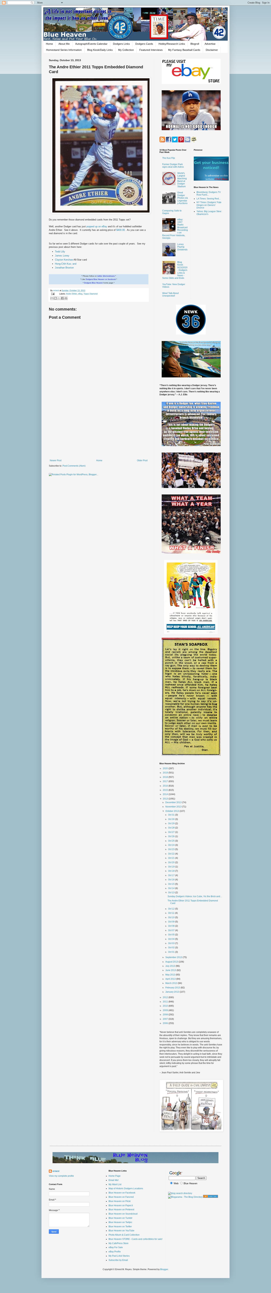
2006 (165, 1023)
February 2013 (173, 987)
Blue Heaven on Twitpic (120, 1222)
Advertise (210, 43)
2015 (165, 790)
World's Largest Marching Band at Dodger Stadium (182, 180)
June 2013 (171, 970)
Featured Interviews (151, 49)
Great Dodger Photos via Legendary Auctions (182, 198)
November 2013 (173, 806)
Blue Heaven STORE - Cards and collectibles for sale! (135, 1239)
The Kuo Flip (168, 158)
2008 (165, 1014)
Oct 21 (171, 858)
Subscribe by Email (118, 1260)
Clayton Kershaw (64, 259)
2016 (165, 786)
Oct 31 (171, 815)
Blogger (164, 1269)
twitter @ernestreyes (106, 276)
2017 (165, 781)
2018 (165, 777)
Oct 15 (171, 884)
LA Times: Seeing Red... (208, 198)
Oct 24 (171, 845)
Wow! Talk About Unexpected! (170, 294)
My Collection (126, 49)
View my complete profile (61, 1176)
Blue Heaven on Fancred (121, 1197)
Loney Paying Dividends (182, 247)
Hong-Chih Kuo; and (65, 263)
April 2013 (170, 979)
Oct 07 (171, 930)
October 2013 (172, 811)
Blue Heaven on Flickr (120, 1201)
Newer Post (55, 460)
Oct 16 (171, 879)
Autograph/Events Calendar (91, 43)
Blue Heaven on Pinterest (121, 1209)
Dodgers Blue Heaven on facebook (101, 279)
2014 (165, 794)
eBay (80, 294)
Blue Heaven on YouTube (121, 1230)
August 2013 (172, 961)
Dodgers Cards (144, 43)
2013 (165, 798)
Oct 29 (171, 823)
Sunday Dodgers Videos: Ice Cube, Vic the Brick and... (195, 896)
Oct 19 (171, 866)
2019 (165, 772)
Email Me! (114, 1180)
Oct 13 (171, 892)
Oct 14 (171, 888)
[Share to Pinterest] (66, 298)
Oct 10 (171, 917)
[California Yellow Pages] (210, 1197)
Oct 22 (171, 853)
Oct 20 (171, 862)
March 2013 (171, 983)
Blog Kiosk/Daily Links (100, 49)
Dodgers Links (121, 43)
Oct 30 (171, 819)
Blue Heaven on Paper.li (121, 1205)
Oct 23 (171, 849)
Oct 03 (171, 943)
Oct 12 (171, 908)
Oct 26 (171, 836)
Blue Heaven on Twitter (120, 1226)
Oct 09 (171, 921)
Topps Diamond (91, 294)
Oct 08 (171, 926)
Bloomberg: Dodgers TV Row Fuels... (209, 193)
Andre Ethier (71, 294)
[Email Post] (52, 294)
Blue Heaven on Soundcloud (123, 1213)
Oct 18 (171, 871)
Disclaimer (212, 49)
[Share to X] (59, 298)
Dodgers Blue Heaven (93, 283)
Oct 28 (171, 827)
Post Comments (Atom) (74, 466)
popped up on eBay (97, 226)
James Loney (62, 255)
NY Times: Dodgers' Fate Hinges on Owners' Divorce (209, 205)
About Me (64, 43)
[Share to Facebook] (62, 298)
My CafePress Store (118, 1243)
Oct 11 (171, 913)
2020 (165, 768)
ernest (56, 290)
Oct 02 (171, 947)
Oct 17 (171, 875)
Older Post (142, 460)
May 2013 (170, 974)
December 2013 (173, 802)
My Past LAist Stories (119, 1256)
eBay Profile (115, 1251)
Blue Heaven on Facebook (122, 1192)
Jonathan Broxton (64, 267)
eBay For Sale (116, 1247)
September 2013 (174, 957)
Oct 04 (171, 939)
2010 (165, 1006)
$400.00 (120, 230)
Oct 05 (171, 934)
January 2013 (172, 992)
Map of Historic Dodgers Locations (126, 1188)
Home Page (115, 1176)
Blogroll (194, 43)
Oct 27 (171, 832)
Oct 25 (171, 841)
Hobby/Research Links (172, 43)
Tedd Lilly (60, 251)
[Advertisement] (98, 429)
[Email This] (52, 298)
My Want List (115, 1184)
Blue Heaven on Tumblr (120, 1218)
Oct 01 (171, 952)
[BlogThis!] (55, 298)
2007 (165, 1019)
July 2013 (170, 966)
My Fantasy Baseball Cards (184, 49)
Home (49, 43)
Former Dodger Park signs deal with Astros (173, 165)
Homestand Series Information (64, 49)
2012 (165, 997)
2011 (165, 1001)
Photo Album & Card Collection (124, 1235)
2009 (165, 1010)
